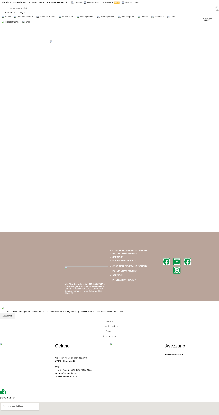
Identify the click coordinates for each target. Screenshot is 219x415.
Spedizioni (118, 257)
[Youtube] (176, 261)
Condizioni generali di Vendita (130, 250)
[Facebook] (166, 261)
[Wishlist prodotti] (176, 9)
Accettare (7, 316)
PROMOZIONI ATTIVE (207, 19)
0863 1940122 (70, 376)
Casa (4, 33)
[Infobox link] (34, 2)
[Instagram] (176, 270)
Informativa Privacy (124, 260)
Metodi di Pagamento (124, 254)
